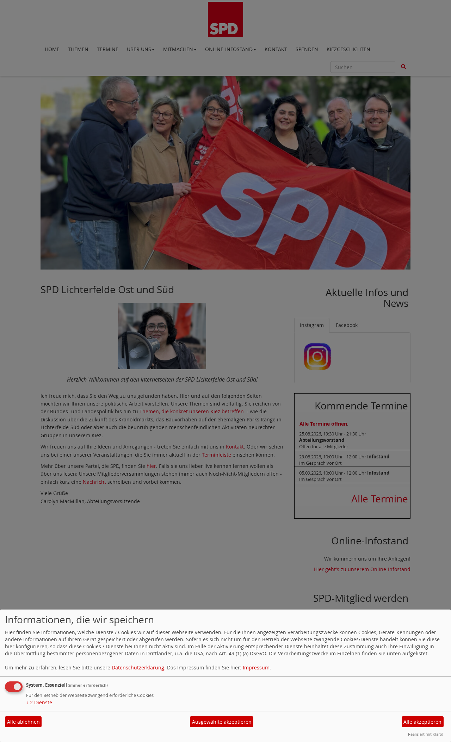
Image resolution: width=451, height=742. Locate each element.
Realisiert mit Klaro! (425, 734)
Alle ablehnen (23, 721)
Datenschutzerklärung (138, 667)
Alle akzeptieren (422, 721)
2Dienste (39, 702)
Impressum (256, 667)
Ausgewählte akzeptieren (222, 721)
